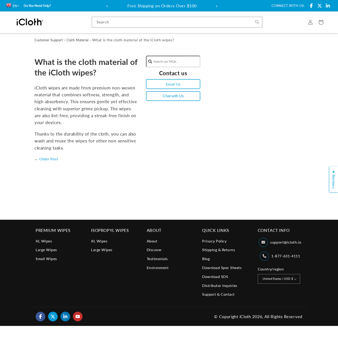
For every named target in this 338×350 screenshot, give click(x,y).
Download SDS (215, 276)
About (152, 241)
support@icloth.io (285, 242)
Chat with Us (173, 96)
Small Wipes (46, 258)
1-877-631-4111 (285, 256)
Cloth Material (77, 40)
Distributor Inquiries (219, 285)
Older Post (48, 159)
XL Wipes (44, 241)
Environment (158, 267)
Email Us (173, 84)
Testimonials (157, 258)
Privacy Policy (214, 241)
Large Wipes (46, 249)
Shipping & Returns (218, 249)
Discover (154, 249)
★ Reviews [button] (334, 179)
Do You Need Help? (37, 6)
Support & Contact (218, 294)
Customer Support (48, 40)
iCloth (245, 316)
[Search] (257, 22)
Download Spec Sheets (222, 267)
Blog (206, 258)
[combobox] (177, 22)
